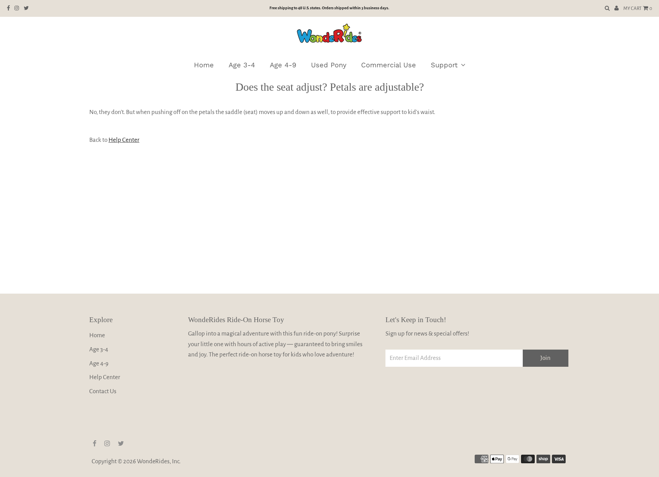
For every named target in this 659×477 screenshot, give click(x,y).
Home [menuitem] (204, 65)
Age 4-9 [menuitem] (283, 65)
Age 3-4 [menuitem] (242, 65)
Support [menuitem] (444, 65)
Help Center (123, 140)
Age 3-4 (98, 349)
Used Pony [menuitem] (328, 65)
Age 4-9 (98, 363)
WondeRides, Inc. (159, 461)
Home (97, 335)
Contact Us (102, 391)
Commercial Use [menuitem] (388, 65)
